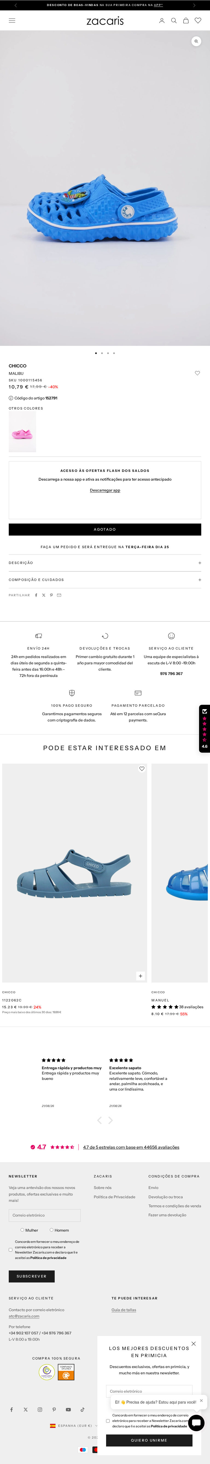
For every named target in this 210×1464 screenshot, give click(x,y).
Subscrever (32, 1276)
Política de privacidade (169, 1426)
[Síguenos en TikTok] (82, 1409)
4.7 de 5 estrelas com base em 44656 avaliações (131, 1147)
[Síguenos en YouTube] (68, 1409)
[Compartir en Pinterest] (51, 595)
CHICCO (18, 366)
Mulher (31, 1230)
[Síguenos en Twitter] (25, 1409)
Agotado (105, 529)
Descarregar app (105, 490)
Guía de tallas (124, 1309)
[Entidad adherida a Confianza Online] (56, 1372)
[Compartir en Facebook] (36, 595)
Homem (62, 1230)
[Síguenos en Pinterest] (54, 1409)
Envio (153, 1187)
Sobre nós (103, 1187)
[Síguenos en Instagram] (40, 1409)
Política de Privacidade (114, 1196)
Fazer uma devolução (167, 1214)
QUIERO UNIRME (149, 1440)
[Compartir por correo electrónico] (59, 595)
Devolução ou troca (165, 1196)
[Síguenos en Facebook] (11, 1409)
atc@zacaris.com (24, 1316)
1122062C (12, 1000)
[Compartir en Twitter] (44, 595)
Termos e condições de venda (174, 1205)
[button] (101, 1120)
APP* (158, 5)
